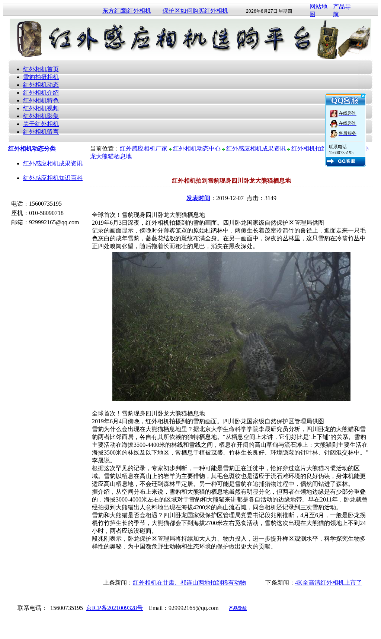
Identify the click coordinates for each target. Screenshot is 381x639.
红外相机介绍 (41, 92)
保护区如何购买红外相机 (195, 10)
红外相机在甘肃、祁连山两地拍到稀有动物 (189, 582)
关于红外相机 (41, 124)
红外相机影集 (41, 116)
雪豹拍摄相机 (41, 77)
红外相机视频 (41, 108)
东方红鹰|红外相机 (126, 10)
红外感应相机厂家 (143, 148)
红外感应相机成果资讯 (53, 163)
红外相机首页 (41, 69)
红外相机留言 (41, 132)
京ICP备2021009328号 (114, 608)
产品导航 (238, 608)
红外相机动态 (41, 85)
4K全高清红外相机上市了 (328, 582)
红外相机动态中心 (197, 148)
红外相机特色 (41, 100)
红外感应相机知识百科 (53, 178)
